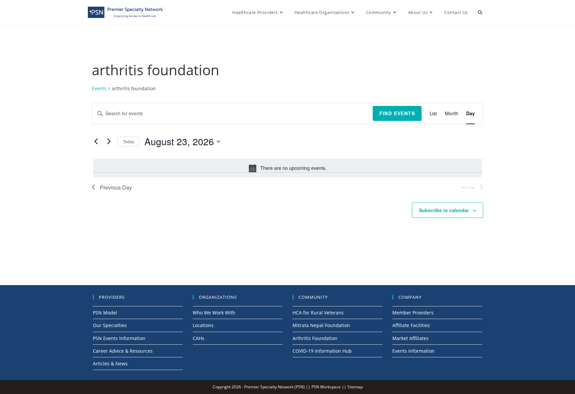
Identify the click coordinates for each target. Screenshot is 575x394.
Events (99, 88)
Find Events (397, 113)
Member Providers (413, 312)
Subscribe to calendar (444, 210)
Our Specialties (110, 325)
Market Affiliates (410, 338)
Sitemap (355, 387)
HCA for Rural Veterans (318, 312)
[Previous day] (96, 142)
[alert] (287, 168)
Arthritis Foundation (314, 338)
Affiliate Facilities (411, 325)
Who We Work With (214, 312)
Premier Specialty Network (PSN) (274, 387)
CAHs (198, 338)
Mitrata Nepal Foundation (321, 325)
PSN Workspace (326, 387)
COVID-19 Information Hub (322, 351)
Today (128, 141)
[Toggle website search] (480, 12)
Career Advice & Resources (123, 351)
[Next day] (109, 142)
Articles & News (110, 363)
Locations (203, 325)
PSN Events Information (119, 338)
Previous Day (116, 187)
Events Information (413, 351)
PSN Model (105, 312)
